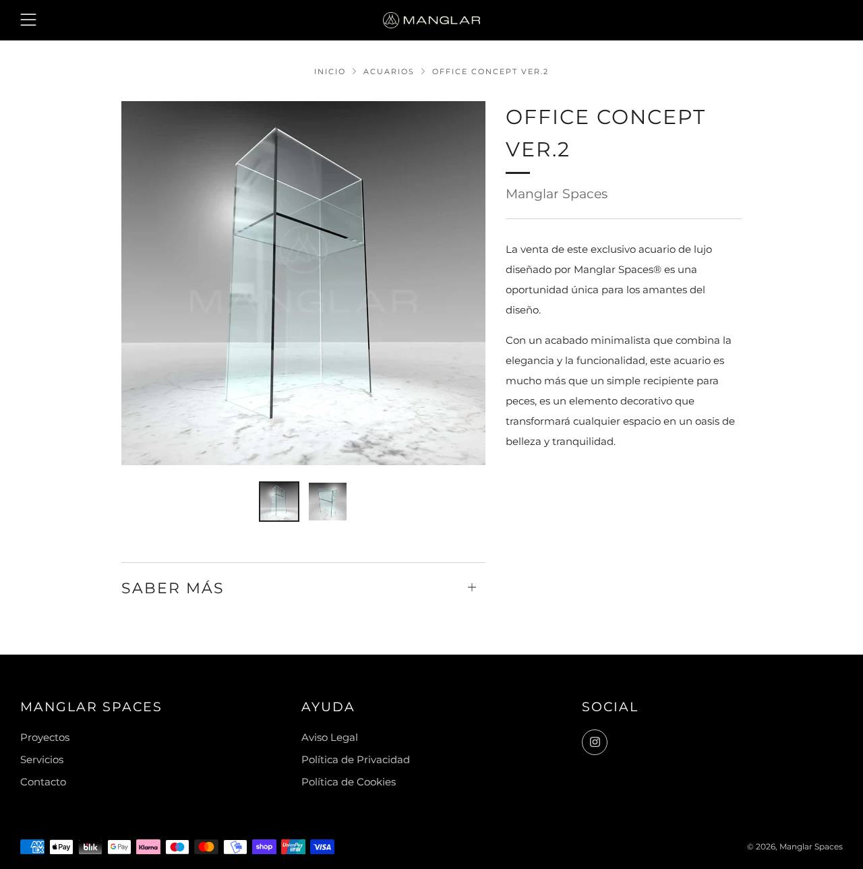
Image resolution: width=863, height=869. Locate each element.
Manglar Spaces (556, 194)
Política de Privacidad (355, 759)
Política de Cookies (348, 781)
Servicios (41, 759)
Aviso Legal (329, 737)
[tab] (279, 501)
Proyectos (44, 737)
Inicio (330, 71)
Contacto (43, 781)
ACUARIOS (389, 71)
